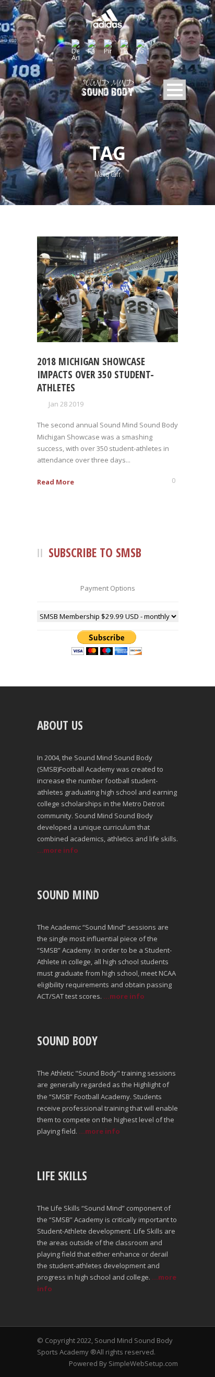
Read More (55, 482)
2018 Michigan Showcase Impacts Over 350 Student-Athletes (95, 374)
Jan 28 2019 (66, 404)
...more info (57, 850)
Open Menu (174, 90)
